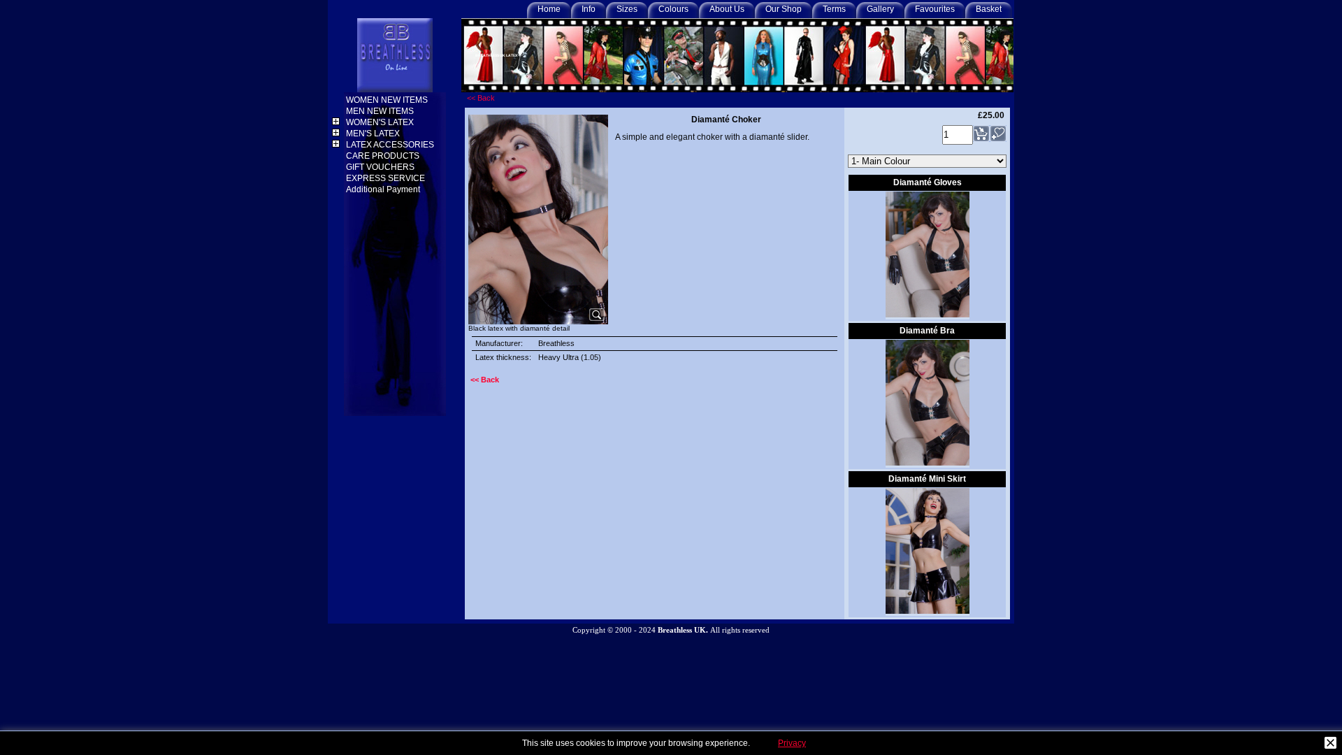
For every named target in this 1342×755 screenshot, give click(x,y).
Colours (673, 9)
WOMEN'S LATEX (381, 122)
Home (549, 9)
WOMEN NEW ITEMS (388, 100)
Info (589, 9)
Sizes (626, 9)
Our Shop (783, 9)
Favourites (935, 9)
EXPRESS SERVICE (386, 178)
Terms (834, 9)
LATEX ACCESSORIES (391, 145)
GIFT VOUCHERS (381, 167)
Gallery (880, 9)
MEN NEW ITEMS (381, 111)
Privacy (792, 743)
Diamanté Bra (927, 331)
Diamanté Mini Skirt (927, 479)
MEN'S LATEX (374, 133)
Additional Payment (384, 189)
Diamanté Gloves (927, 182)
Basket (989, 9)
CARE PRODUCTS (383, 156)
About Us (726, 9)
